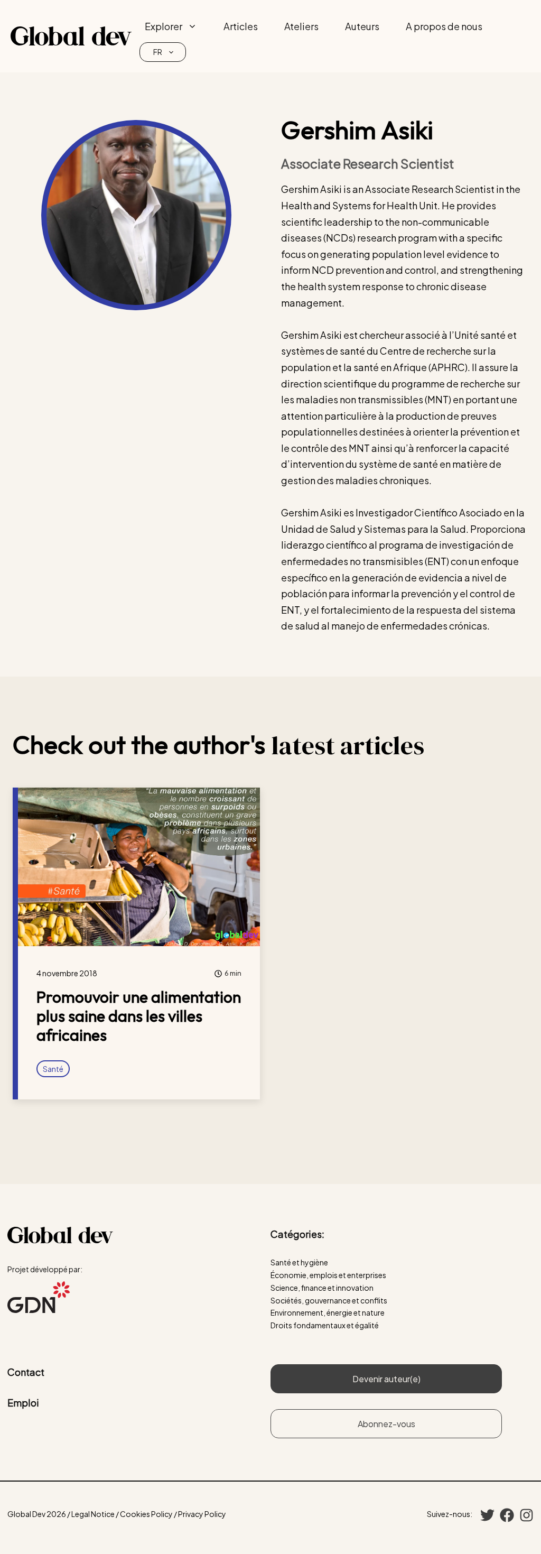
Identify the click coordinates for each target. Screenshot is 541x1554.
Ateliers (301, 26)
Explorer (163, 26)
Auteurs (362, 26)
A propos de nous (444, 26)
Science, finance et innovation (322, 1287)
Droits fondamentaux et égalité (324, 1325)
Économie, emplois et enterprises (328, 1275)
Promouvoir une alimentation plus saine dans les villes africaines (138, 1016)
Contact (25, 1372)
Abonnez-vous (386, 1423)
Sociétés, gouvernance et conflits (328, 1300)
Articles (240, 26)
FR (157, 52)
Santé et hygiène (299, 1262)
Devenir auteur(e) (386, 1378)
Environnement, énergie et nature (327, 1312)
